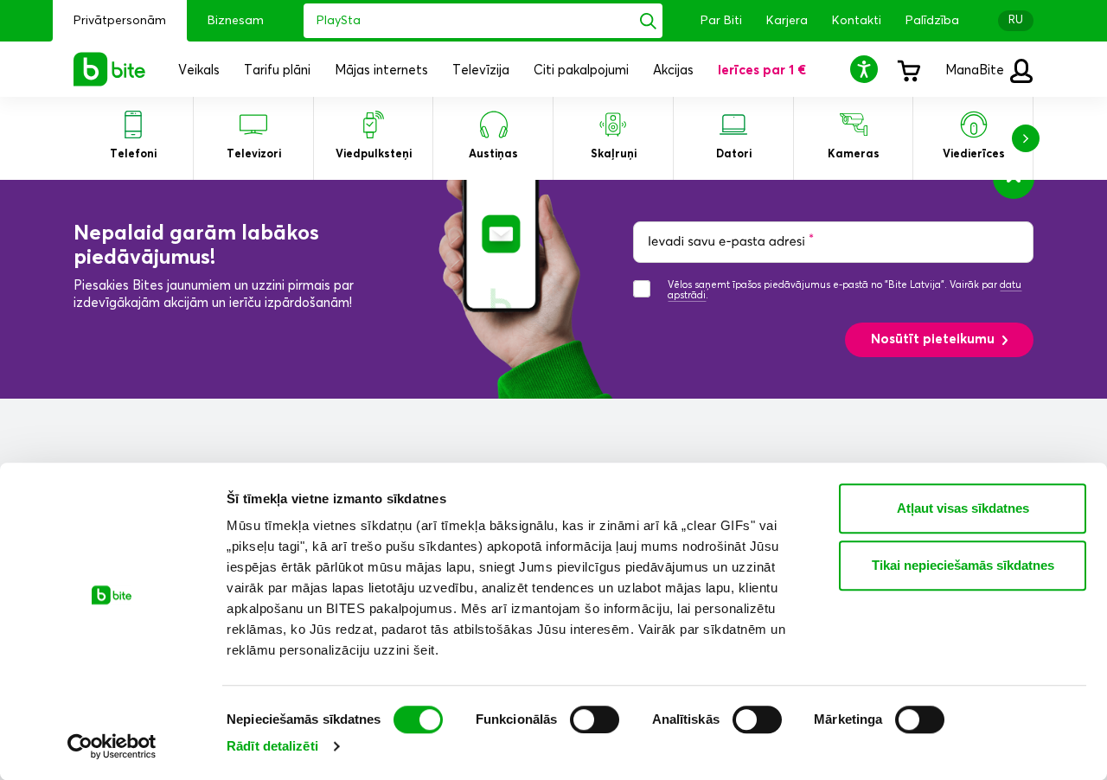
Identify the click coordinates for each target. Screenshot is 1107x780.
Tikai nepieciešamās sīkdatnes (963, 565)
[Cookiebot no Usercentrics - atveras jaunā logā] (112, 746)
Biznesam (236, 21)
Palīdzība (932, 21)
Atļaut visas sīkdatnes (963, 508)
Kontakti (856, 21)
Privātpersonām (120, 21)
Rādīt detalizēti (272, 745)
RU (1015, 20)
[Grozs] (908, 69)
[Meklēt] (648, 20)
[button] (866, 68)
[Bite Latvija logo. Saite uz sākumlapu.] (110, 69)
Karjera (787, 21)
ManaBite (976, 70)
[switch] (594, 719)
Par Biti (721, 21)
